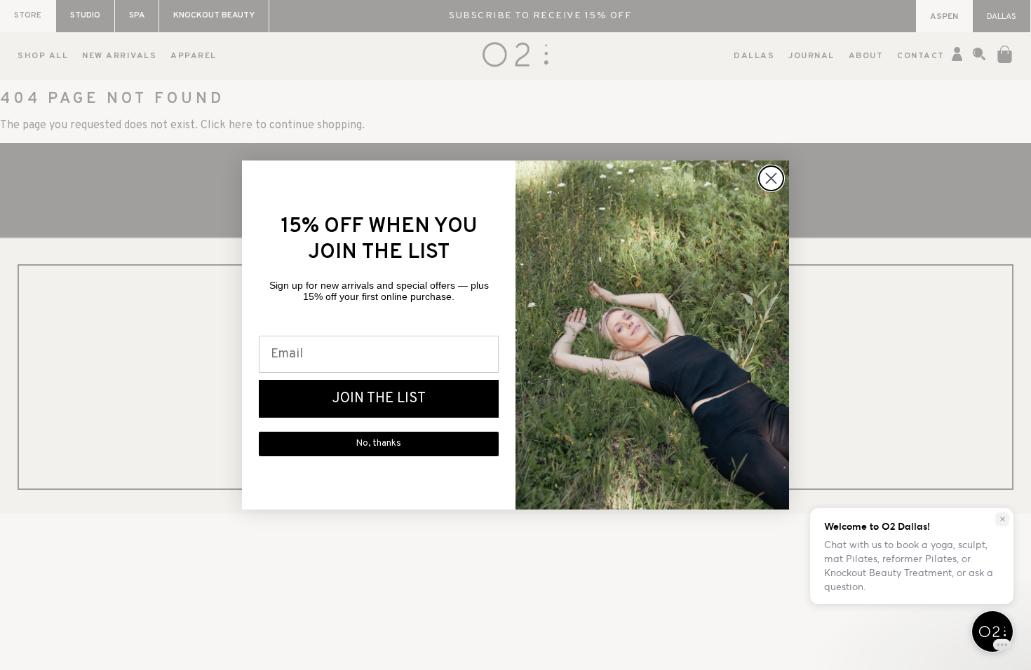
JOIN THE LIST (379, 399)
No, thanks (378, 443)
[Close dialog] (771, 178)
